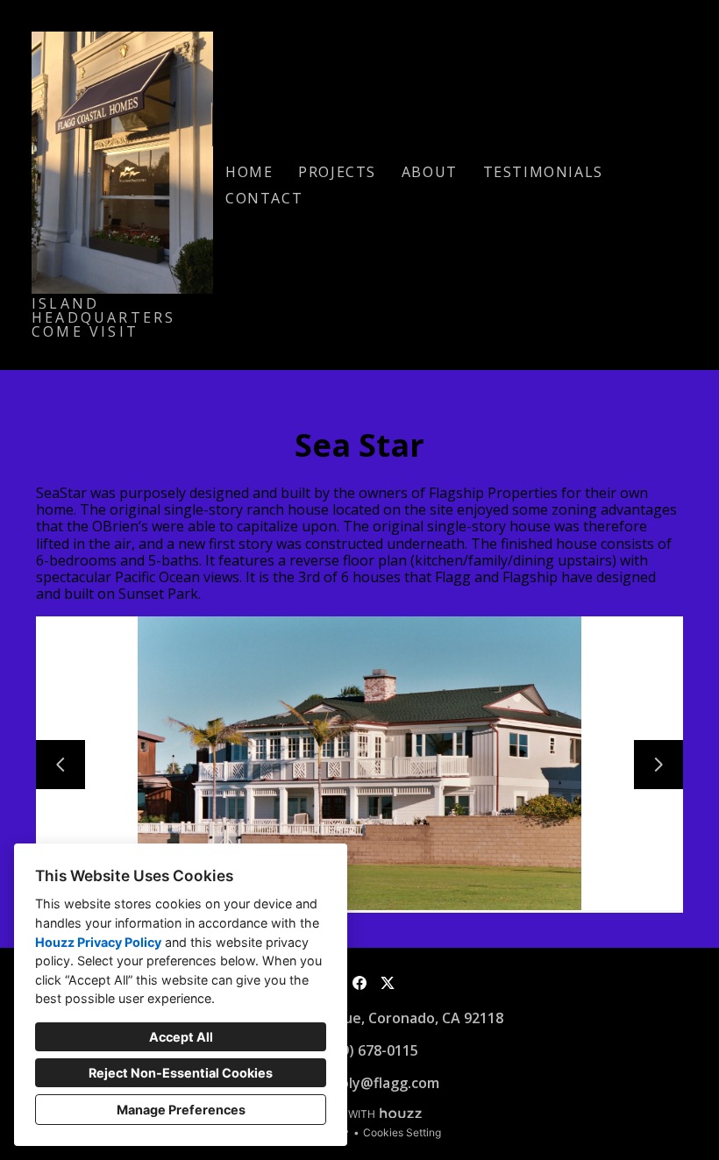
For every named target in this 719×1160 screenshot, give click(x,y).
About (430, 171)
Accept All (181, 1036)
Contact (264, 198)
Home (249, 171)
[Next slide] (658, 764)
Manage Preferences (181, 1109)
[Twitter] (387, 982)
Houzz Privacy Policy (98, 942)
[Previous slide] (60, 764)
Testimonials (543, 171)
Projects (337, 171)
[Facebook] (359, 982)
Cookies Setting (402, 1132)
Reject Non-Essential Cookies (181, 1072)
